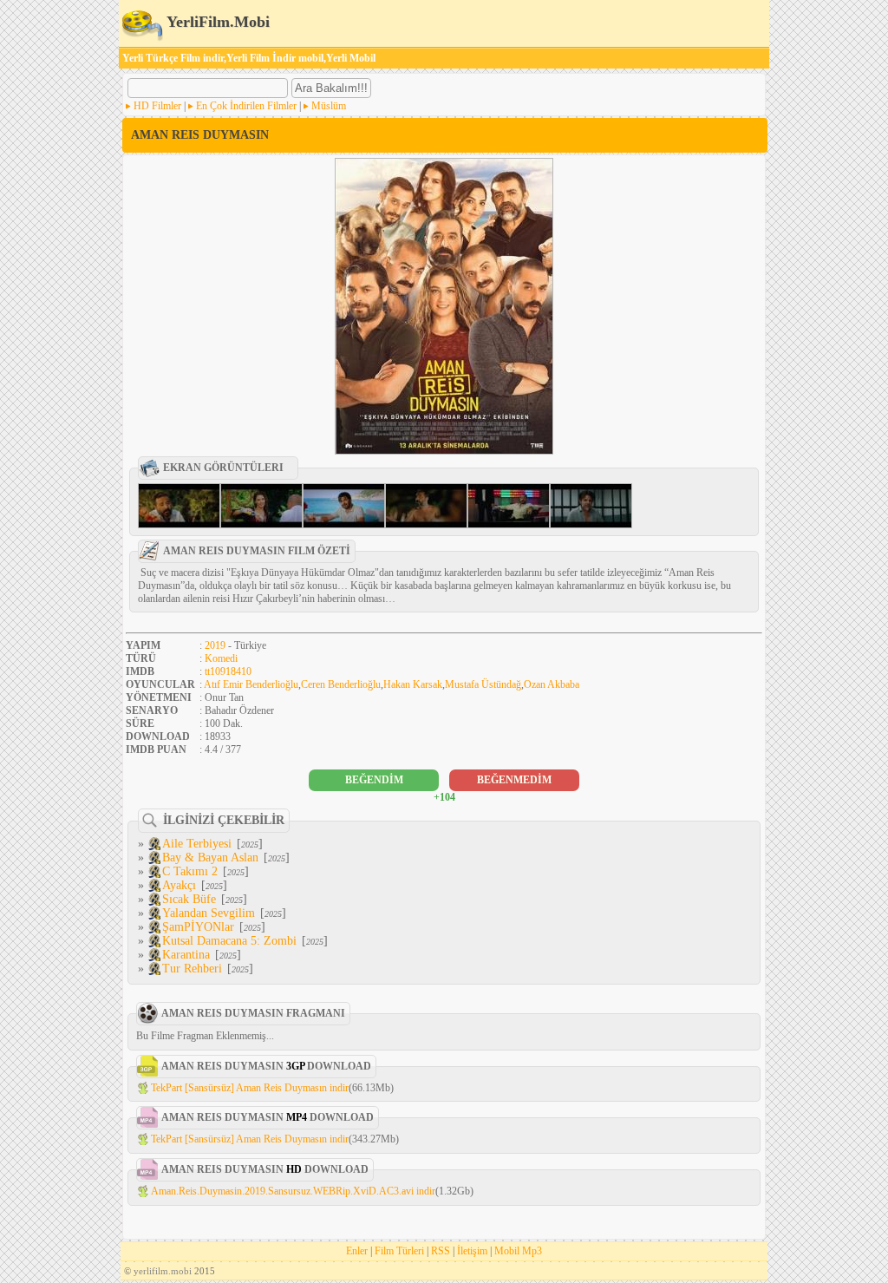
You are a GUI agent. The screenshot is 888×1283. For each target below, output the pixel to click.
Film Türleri (399, 1251)
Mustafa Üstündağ (483, 684)
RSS (440, 1251)
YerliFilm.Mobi (216, 21)
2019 (215, 645)
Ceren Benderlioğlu (341, 684)
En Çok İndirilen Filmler (246, 106)
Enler (357, 1251)
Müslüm (328, 106)
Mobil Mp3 (518, 1251)
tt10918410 (228, 671)
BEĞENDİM (374, 780)
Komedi (221, 658)
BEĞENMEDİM (514, 780)
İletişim (472, 1251)
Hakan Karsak (412, 684)
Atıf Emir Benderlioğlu (251, 684)
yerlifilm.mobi (163, 1271)
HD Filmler (157, 106)
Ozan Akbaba (551, 684)
